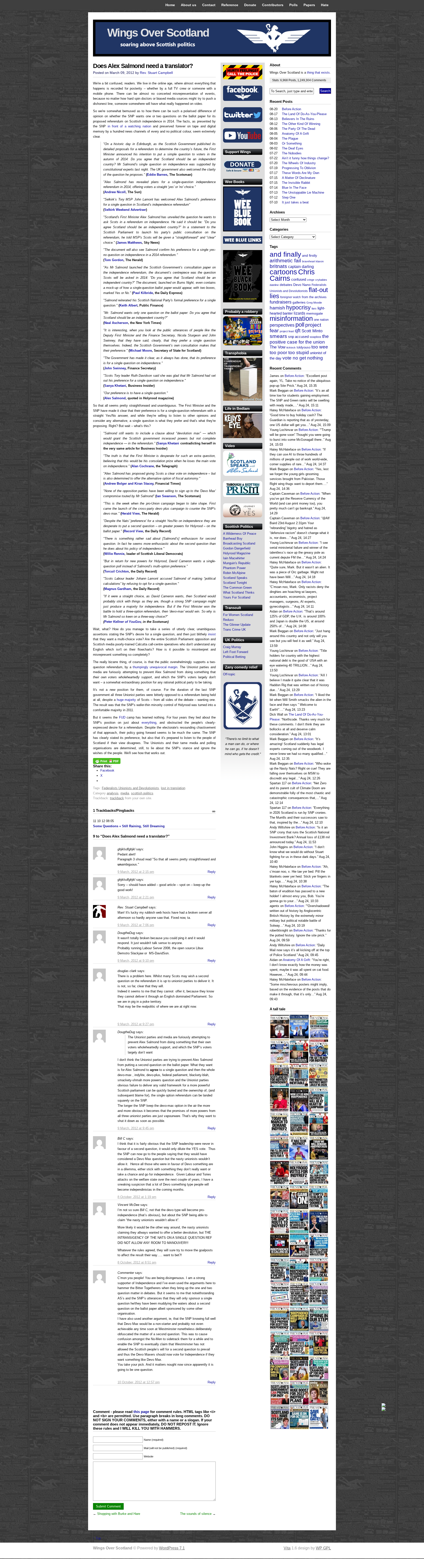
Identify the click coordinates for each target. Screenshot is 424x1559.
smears (278, 336)
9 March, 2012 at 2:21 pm (136, 897)
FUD (122, 717)
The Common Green (237, 587)
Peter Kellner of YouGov (122, 622)
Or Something (292, 143)
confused (298, 279)
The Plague (290, 138)
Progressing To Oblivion (299, 168)
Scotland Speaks (235, 578)
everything (149, 722)
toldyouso (303, 347)
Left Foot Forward (235, 652)
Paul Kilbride (143, 293)
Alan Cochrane (143, 466)
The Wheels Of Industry (299, 163)
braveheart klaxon (313, 261)
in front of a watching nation (129, 126)
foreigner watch (290, 297)
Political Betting (234, 657)
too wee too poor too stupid (299, 349)
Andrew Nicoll (115, 192)
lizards (299, 313)
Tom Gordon (113, 260)
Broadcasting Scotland (239, 543)
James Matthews (129, 242)
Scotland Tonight (235, 583)
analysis (113, 793)
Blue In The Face (294, 187)
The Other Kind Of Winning (301, 124)
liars (314, 308)
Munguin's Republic (237, 563)
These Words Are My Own (300, 173)
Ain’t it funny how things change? (305, 158)
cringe (310, 279)
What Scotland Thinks (238, 592)
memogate (314, 313)
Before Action (291, 109)
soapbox (315, 337)
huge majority (126, 700)
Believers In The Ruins (298, 119)
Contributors (272, 5)
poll (299, 324)
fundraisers (281, 302)
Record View (133, 531)
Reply (212, 872)
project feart (287, 331)
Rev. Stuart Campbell (156, 73)
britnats (278, 266)
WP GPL (323, 1548)
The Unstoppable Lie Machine (303, 192)
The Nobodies (292, 153)
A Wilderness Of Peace (239, 533)
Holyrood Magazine (236, 553)
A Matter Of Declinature (298, 178)
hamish (277, 307)
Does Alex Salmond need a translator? (143, 66)
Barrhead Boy (232, 538)
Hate (325, 5)
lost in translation (173, 788)
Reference (229, 5)
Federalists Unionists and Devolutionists (130, 788)
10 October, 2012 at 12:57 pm (139, 1382)
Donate (250, 5)
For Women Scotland (238, 615)
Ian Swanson (166, 496)
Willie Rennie (114, 554)
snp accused (298, 337)
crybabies (321, 279)
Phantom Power (234, 568)
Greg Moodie (314, 302)
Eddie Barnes (157, 174)
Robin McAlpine (234, 573)
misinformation (291, 318)
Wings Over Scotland (158, 33)
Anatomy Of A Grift (295, 133)
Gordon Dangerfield (236, 548)
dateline (274, 284)
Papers (309, 5)
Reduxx (228, 620)
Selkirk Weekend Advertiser (125, 210)
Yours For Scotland (236, 597)
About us (188, 5)
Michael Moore (141, 350)
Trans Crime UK (234, 629)
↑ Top (97, 1538)
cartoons (283, 272)
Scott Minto (312, 330)
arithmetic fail (285, 260)
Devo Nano (302, 285)
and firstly (309, 255)
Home (170, 5)
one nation (321, 319)
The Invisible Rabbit (296, 183)
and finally (285, 254)
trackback (117, 798)
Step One (288, 197)
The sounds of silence (196, 1514)
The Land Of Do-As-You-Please (304, 114)
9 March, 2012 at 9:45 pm (136, 1128)
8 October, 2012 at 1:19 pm (137, 1197)
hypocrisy (298, 307)
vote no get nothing (302, 357)
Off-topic (229, 674)
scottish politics (142, 793)
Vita (287, 1548)
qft (298, 330)
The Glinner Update (237, 624)
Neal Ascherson (116, 323)
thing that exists (318, 72)
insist (212, 634)
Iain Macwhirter (234, 558)
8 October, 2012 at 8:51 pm (137, 1262)
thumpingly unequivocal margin (155, 667)
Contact (208, 5)
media (124, 793)
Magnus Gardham (117, 589)
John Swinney (115, 368)
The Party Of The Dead (298, 129)
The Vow (277, 347)
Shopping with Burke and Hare (118, 1514)
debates (286, 285)
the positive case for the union (299, 339)
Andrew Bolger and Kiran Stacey (128, 483)
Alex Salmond (115, 398)
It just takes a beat (295, 202)
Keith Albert (128, 305)
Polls (293, 5)
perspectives (282, 325)
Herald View (130, 513)
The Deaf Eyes (292, 148)
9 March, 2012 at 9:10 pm (136, 960)
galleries (298, 302)
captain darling (301, 267)
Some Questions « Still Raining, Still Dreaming (129, 826)
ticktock (291, 347)
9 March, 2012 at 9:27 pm (136, 1024)
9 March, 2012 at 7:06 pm (136, 925)
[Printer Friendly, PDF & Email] (106, 763)
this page (141, 1412)
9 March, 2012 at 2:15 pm (136, 872)
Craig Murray (232, 647)
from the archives (314, 297)
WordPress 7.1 (172, 1548)
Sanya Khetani (115, 385)
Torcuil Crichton (116, 571)
